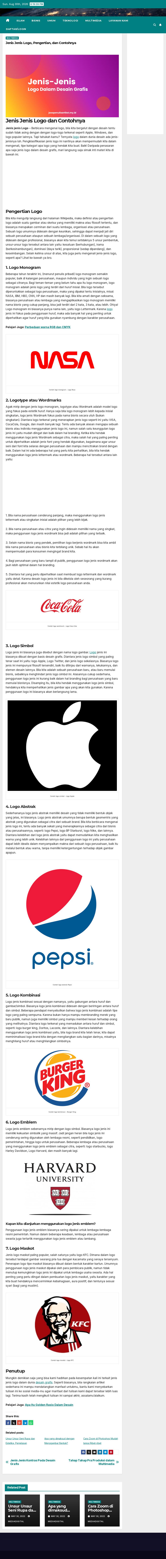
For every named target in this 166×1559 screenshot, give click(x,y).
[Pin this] (19, 1422)
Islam (21, 20)
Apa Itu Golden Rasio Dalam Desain (49, 1404)
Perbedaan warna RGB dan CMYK (48, 327)
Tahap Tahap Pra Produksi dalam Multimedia (91, 1462)
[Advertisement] (62, 184)
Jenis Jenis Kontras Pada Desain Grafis (32, 1462)
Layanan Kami (118, 20)
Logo (93, 652)
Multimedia (93, 20)
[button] (154, 24)
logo (76, 137)
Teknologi (70, 20)
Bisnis (36, 20)
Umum (51, 20)
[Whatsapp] (30, 1422)
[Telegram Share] (25, 1422)
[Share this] (8, 1422)
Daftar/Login (16, 29)
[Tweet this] (13, 1422)
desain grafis (44, 1382)
